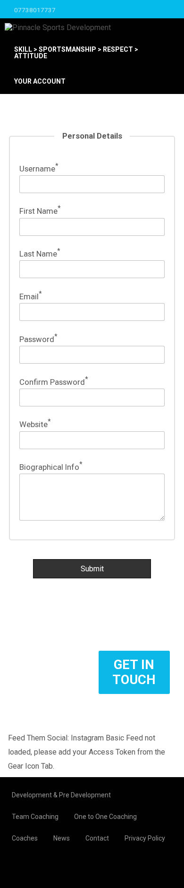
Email (30, 296)
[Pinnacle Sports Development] (58, 27)
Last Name (39, 253)
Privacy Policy (145, 838)
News (61, 838)
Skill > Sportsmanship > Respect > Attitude (76, 53)
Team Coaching (35, 816)
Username (39, 168)
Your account (40, 81)
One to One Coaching (105, 816)
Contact (97, 838)
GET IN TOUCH (134, 672)
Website (35, 424)
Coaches (25, 838)
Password (38, 339)
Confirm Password (53, 382)
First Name (40, 211)
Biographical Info (51, 467)
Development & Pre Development (61, 795)
